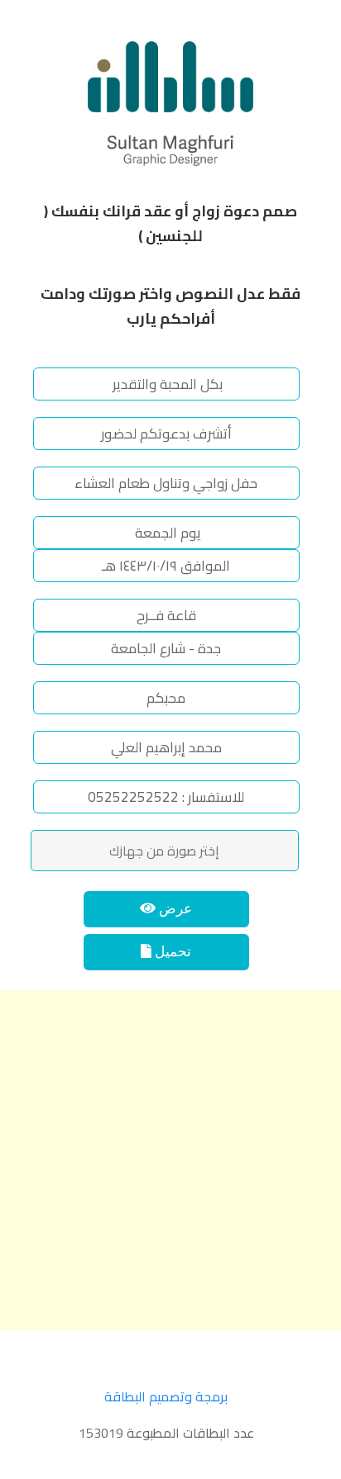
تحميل (171, 952)
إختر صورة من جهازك (164, 850)
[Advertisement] (170, 1160)
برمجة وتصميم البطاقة (166, 1396)
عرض (174, 909)
